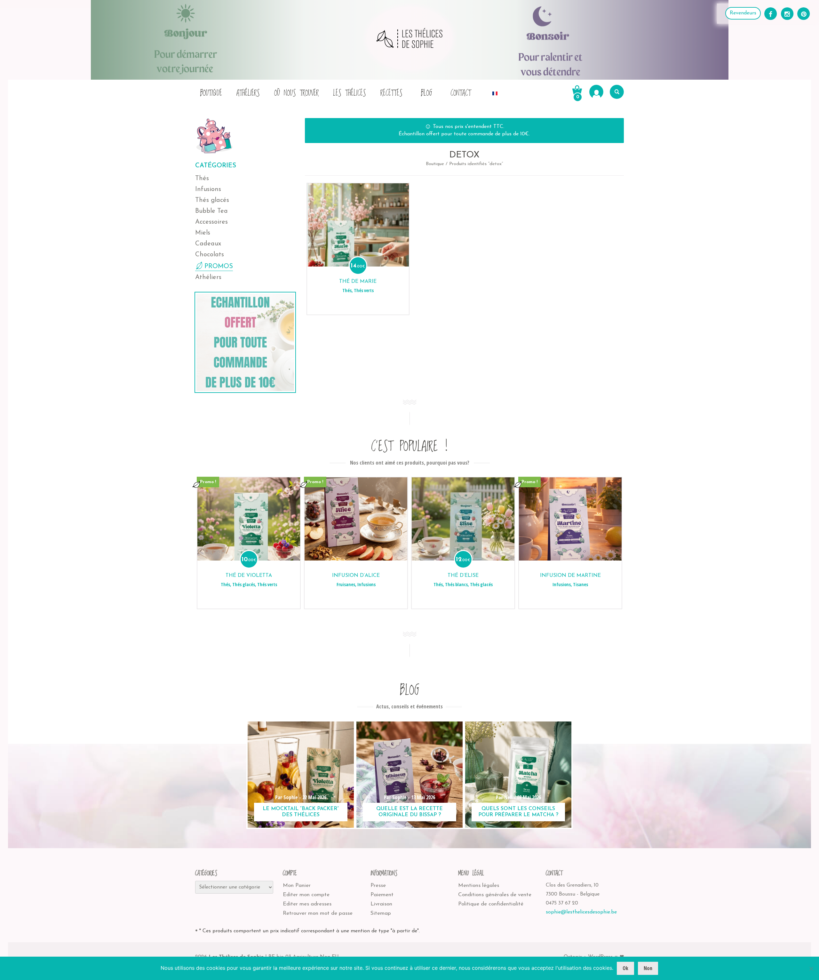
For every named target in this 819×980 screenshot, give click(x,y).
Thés (202, 178)
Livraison (381, 904)
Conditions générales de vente (494, 894)
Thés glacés (212, 200)
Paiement (382, 894)
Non (648, 968)
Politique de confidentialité (490, 904)
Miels (202, 233)
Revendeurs (743, 13)
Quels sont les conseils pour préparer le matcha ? (518, 811)
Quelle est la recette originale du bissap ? (409, 811)
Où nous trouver (296, 93)
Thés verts (364, 290)
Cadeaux (208, 244)
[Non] (811, 968)
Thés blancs (456, 584)
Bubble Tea (211, 211)
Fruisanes (346, 584)
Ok (625, 968)
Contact (460, 93)
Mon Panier (297, 885)
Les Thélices (349, 93)
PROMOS (218, 266)
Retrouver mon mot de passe (318, 913)
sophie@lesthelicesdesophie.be (581, 912)
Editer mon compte (306, 894)
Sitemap (380, 913)
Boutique (211, 93)
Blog (426, 93)
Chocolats (209, 254)
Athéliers (248, 93)
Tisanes (580, 584)
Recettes (391, 93)
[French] (495, 92)
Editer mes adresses (307, 904)
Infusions (208, 189)
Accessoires (211, 222)
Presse (378, 885)
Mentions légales (478, 885)
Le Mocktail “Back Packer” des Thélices (301, 811)
